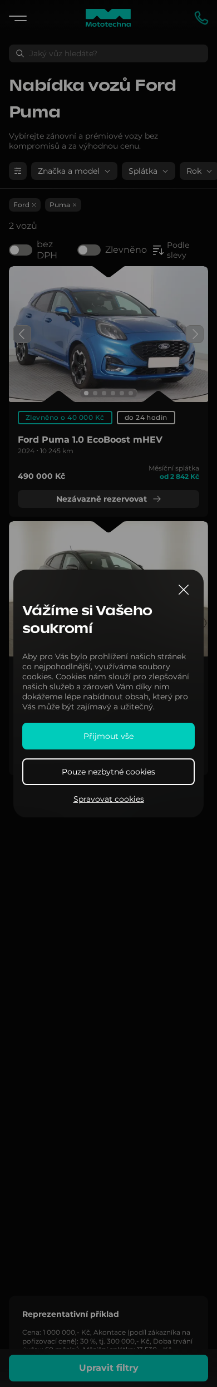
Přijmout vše (108, 736)
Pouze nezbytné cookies (108, 772)
